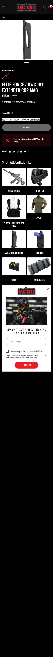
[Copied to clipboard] (25, 151)
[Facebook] (10, 151)
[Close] (48, 288)
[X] (13, 151)
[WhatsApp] (21, 151)
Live (3, 17)
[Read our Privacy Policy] (45, 355)
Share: (4, 151)
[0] (49, 7)
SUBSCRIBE (26, 365)
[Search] (44, 7)
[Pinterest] (17, 151)
